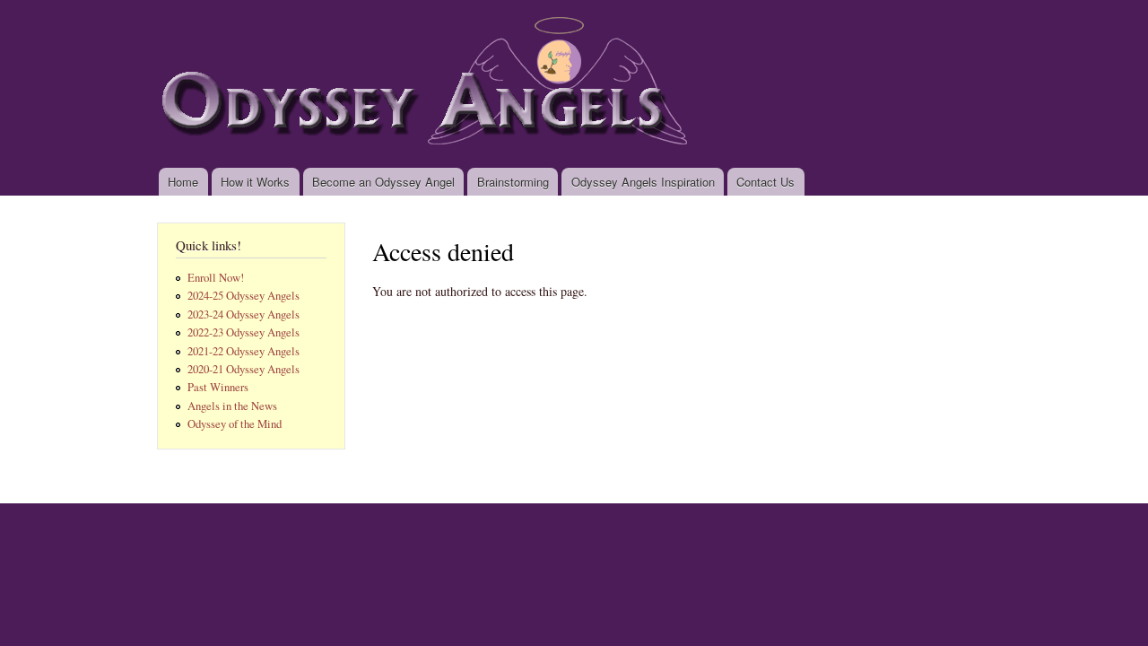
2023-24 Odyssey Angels (243, 314)
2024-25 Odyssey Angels (243, 295)
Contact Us (765, 181)
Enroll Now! (215, 277)
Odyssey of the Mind (234, 424)
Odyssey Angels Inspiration (643, 181)
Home (183, 181)
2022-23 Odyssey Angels (243, 332)
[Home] (431, 84)
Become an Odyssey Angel (383, 181)
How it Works (255, 181)
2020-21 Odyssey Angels (243, 369)
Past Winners (217, 387)
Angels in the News (232, 406)
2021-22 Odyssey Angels (243, 351)
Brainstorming (513, 181)
